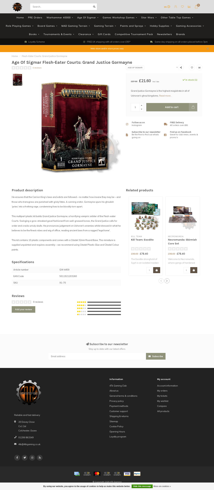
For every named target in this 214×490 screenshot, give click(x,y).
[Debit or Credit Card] (87, 473)
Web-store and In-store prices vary (107, 48)
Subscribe (157, 356)
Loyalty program (118, 436)
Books (33, 34)
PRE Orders (35, 17)
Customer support (119, 411)
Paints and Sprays (131, 25)
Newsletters (164, 34)
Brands (180, 34)
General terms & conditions (123, 396)
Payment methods (119, 406)
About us (114, 390)
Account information (167, 385)
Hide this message (142, 486)
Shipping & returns (119, 416)
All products (163, 411)
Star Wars (147, 17)
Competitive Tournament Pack (134, 34)
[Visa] (127, 473)
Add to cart (171, 107)
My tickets (162, 396)
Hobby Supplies (159, 25)
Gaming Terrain (104, 25)
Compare (162, 406)
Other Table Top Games (176, 17)
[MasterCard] (97, 473)
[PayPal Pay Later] (117, 473)
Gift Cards (104, 34)
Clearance (84, 34)
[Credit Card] (77, 473)
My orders (162, 390)
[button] (161, 280)
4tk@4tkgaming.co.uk (29, 444)
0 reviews (37, 67)
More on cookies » (162, 486)
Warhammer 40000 (58, 17)
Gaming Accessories (188, 25)
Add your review (23, 309)
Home (20, 17)
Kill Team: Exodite (142, 239)
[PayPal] (107, 473)
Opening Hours (117, 431)
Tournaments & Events (57, 34)
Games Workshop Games (119, 17)
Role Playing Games (18, 25)
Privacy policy (117, 401)
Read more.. (165, 95)
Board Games (46, 25)
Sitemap (114, 421)
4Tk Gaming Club (118, 385)
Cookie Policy (116, 426)
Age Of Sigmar (86, 17)
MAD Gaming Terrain (74, 25)
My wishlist (162, 401)
